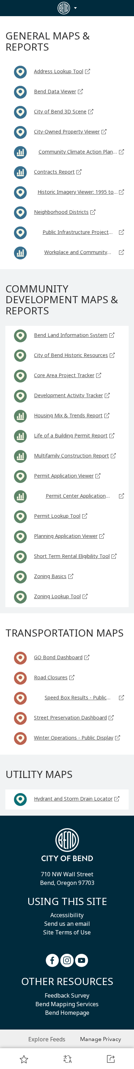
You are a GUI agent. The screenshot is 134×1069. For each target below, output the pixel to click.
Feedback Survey (67, 995)
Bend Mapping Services (67, 1004)
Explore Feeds (46, 1039)
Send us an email (67, 924)
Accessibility (67, 915)
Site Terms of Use (67, 932)
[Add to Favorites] (24, 1059)
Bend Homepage (67, 1013)
